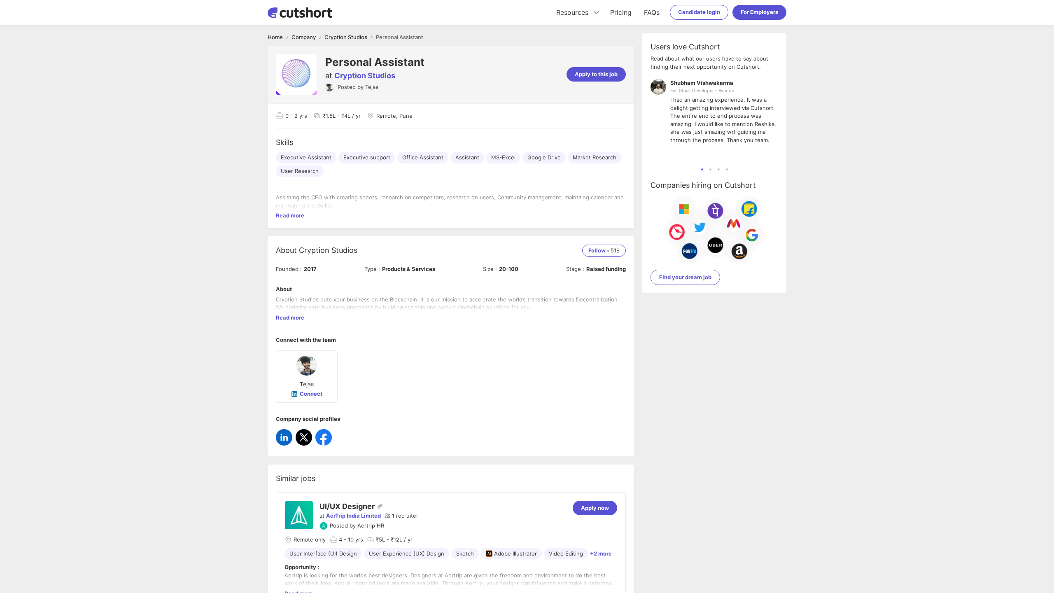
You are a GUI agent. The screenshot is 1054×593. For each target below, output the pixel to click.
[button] (401, 516)
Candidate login (699, 12)
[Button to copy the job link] (380, 506)
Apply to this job (596, 74)
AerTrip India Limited (353, 515)
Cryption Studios (364, 75)
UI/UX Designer (347, 506)
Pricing (621, 12)
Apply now (595, 507)
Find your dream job (685, 277)
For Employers (759, 12)
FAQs (652, 12)
